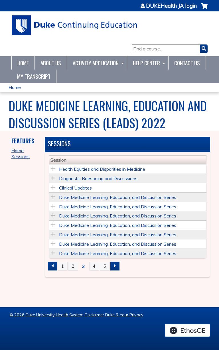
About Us (50, 63)
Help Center (146, 63)
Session (58, 160)
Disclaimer (94, 315)
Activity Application (96, 63)
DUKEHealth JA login (171, 6)
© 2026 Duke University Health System (47, 315)
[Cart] (204, 9)
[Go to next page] (114, 266)
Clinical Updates (75, 188)
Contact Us (187, 63)
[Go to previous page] (52, 266)
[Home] (74, 25)
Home (23, 63)
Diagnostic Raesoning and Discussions (98, 178)
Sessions (20, 156)
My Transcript (33, 76)
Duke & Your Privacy (124, 315)
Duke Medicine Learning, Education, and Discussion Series (117, 197)
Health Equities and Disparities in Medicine (102, 169)
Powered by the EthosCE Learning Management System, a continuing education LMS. (187, 330)
